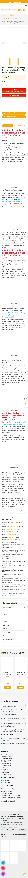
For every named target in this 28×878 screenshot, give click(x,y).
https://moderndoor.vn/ (14, 827)
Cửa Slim (5, 621)
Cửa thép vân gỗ (5, 772)
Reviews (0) (19, 125)
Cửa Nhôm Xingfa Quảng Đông (15, 81)
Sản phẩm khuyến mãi (8, 639)
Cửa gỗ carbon (4, 769)
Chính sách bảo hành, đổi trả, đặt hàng (10, 795)
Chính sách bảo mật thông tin (8, 789)
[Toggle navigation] (26, 5)
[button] (24, 43)
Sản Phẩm (5, 635)
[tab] (7, 125)
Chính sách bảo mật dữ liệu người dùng (11, 797)
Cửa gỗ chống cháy (6, 763)
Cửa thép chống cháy (6, 765)
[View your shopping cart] (26, 10)
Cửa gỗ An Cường (5, 762)
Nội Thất (5, 628)
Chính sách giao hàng (6, 793)
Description (7, 125)
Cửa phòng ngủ (5, 767)
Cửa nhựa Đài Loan (6, 756)
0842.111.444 (6, 781)
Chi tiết (7, 687)
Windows (5, 643)
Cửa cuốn (5, 611)
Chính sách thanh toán (6, 791)
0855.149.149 (6, 782)
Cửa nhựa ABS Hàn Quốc (7, 758)
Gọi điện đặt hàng (11, 113)
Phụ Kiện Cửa (6, 632)
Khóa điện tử (4, 771)
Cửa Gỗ (5, 614)
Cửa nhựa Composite (6, 755)
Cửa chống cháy (7, 607)
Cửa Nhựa (5, 618)
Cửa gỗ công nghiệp (6, 760)
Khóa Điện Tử (6, 625)
